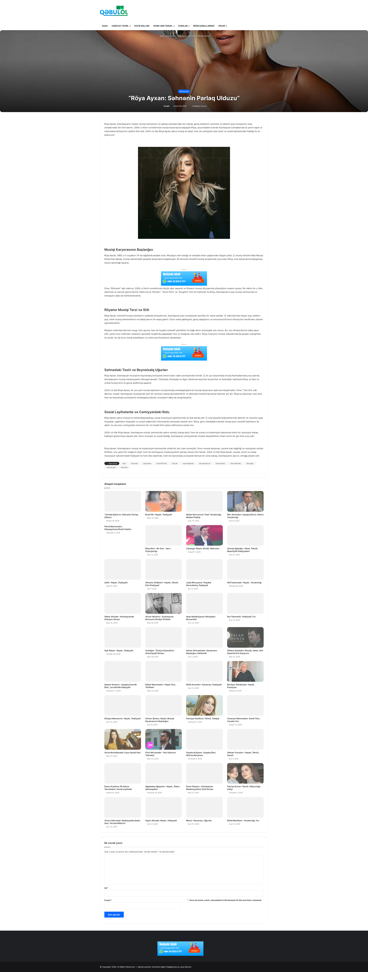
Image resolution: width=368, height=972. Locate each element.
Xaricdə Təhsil (120, 26)
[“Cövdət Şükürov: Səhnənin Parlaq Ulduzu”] (122, 501)
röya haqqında (188, 463)
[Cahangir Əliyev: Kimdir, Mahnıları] (204, 535)
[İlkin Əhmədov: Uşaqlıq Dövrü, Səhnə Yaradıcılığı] (245, 501)
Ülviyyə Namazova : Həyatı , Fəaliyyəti (122, 718)
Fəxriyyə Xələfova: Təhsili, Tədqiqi (202, 718)
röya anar (134, 463)
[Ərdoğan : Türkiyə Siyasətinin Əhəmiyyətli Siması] (163, 637)
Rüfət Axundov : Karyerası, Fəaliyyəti (204, 684)
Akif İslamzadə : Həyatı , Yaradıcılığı (244, 582)
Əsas (105, 26)
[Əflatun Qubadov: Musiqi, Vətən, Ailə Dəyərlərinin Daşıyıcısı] (245, 637)
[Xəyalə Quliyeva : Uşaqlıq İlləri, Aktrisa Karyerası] (204, 739)
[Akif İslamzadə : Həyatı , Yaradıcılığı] (245, 569)
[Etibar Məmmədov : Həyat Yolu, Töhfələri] (163, 671)
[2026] (114, 11)
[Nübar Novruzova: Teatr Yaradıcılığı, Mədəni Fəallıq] (204, 501)
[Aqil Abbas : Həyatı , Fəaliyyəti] (122, 637)
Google (166, 106)
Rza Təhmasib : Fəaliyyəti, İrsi (241, 616)
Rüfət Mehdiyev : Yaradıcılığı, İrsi (243, 820)
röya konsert (220, 463)
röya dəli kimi (162, 463)
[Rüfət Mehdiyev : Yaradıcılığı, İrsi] (245, 807)
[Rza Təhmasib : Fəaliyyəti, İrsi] (245, 603)
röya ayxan (147, 463)
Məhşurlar (170, 36)
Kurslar (183, 26)
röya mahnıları (235, 463)
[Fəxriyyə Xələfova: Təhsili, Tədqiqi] (204, 705)
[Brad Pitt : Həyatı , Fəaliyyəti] (163, 501)
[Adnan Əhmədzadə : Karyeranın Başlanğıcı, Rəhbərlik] (204, 637)
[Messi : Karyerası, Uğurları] (204, 807)
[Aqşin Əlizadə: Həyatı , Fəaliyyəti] (163, 807)
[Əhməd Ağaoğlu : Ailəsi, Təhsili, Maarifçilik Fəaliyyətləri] (245, 535)
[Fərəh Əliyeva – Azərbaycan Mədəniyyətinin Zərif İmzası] (204, 773)
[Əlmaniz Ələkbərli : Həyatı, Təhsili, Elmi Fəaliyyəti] (163, 569)
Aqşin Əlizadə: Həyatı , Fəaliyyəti (161, 820)
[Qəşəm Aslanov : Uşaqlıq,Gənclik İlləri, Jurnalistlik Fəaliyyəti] (122, 671)
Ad (106, 888)
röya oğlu (249, 463)
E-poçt (108, 900)
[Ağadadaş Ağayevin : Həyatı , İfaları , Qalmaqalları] (163, 773)
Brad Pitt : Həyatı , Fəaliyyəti (158, 514)
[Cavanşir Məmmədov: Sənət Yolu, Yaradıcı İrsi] (245, 705)
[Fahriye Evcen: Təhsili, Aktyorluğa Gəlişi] (245, 773)
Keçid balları (141, 26)
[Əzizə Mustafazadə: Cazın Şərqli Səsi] (122, 739)
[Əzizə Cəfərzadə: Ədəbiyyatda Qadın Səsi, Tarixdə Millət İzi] (122, 807)
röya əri (175, 463)
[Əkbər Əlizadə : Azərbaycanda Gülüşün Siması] (122, 603)
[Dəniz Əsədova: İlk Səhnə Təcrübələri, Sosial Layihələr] (122, 773)
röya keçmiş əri (204, 463)
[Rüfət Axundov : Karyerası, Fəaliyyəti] (204, 671)
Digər (221, 26)
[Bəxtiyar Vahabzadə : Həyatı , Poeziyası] (245, 671)
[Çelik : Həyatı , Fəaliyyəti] (122, 569)
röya (124, 463)
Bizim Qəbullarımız (203, 26)
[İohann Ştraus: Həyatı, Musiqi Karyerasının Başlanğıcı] (163, 705)
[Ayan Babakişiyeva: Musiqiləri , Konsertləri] (204, 603)
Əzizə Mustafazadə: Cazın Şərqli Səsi (122, 752)
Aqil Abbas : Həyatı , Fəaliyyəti (118, 650)
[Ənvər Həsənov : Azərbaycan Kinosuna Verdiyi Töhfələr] (163, 603)
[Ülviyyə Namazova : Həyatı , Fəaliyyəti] (122, 705)
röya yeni (124, 467)
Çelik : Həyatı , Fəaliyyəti (116, 582)
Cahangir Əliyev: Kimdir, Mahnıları (203, 548)
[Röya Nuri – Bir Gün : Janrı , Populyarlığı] (163, 535)
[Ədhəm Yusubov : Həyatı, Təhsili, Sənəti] (245, 739)
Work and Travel (163, 26)
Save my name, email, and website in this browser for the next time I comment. (226, 900)
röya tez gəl (111, 467)
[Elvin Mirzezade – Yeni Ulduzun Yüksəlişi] (163, 739)
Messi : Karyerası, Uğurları (199, 820)
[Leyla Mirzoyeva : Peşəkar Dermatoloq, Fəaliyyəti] (204, 569)
